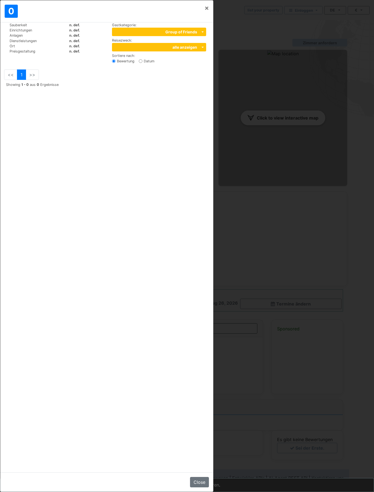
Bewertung (125, 61)
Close (199, 482)
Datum (149, 61)
